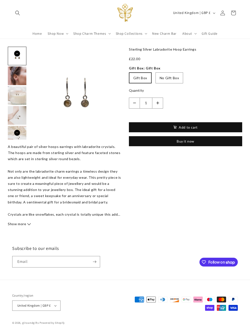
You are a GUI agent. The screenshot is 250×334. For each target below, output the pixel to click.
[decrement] (134, 103)
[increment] (157, 103)
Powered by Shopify (52, 322)
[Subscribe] (94, 261)
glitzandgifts (30, 322)
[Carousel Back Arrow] (17, 53)
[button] (17, 13)
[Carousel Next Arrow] (17, 133)
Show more (17, 224)
